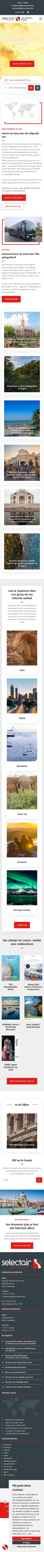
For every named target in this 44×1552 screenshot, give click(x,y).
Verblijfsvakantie (10, 1461)
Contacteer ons (13, 206)
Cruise (6, 1453)
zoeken (18, 12)
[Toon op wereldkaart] (31, 88)
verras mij (22, 925)
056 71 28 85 (22, 3)
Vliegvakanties (9, 1464)
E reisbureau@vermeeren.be (13, 1296)
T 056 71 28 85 (8, 1293)
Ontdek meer (11, 299)
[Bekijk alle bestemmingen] (37, 88)
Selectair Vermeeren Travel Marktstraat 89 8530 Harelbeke (13, 1283)
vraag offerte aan (22, 64)
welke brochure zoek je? (22, 1081)
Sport (6, 1472)
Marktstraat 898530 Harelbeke (8, 1319)
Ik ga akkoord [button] (26, 1539)
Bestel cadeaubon (14, 197)
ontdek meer (19, 1420)
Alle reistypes (9, 1475)
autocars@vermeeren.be (22, 8)
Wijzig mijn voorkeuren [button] (26, 1546)
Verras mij (8, 1466)
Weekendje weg (10, 1469)
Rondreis (7, 1447)
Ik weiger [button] (26, 1542)
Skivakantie (8, 1458)
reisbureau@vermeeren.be (22, 5)
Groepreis (8, 1444)
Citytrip (6, 1450)
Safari (6, 1455)
